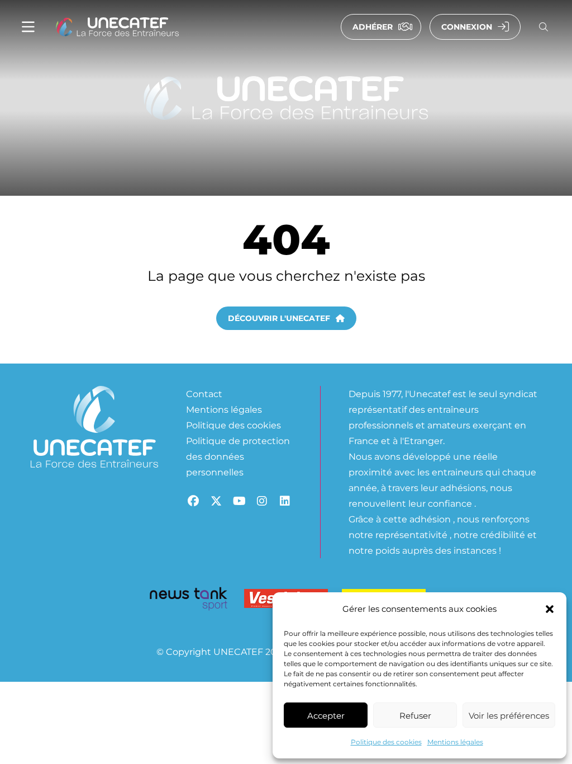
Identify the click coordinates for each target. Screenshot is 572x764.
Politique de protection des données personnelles (238, 456)
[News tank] (188, 600)
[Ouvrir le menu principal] (28, 27)
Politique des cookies (386, 741)
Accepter (326, 715)
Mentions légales (455, 741)
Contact (204, 393)
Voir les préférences (509, 715)
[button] (549, 609)
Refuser (415, 715)
